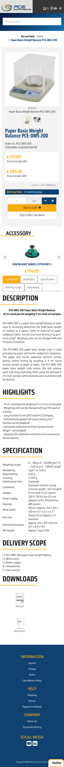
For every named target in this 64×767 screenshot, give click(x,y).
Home (40, 36)
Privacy (32, 669)
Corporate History (32, 727)
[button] (5, 258)
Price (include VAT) (17, 176)
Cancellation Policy (32, 681)
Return (32, 701)
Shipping (32, 695)
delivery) (51, 185)
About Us (32, 721)
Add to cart (30, 208)
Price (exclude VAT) (17, 161)
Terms (32, 675)
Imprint (32, 663)
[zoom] (32, 108)
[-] (45, 200)
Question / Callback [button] (32, 215)
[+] (52, 200)
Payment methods (32, 707)
